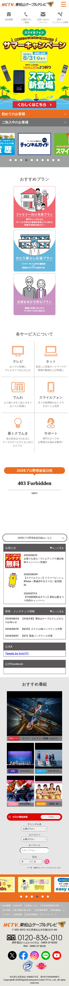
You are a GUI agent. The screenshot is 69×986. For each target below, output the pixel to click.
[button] (34, 68)
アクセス (7, 914)
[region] (34, 68)
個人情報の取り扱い (23, 910)
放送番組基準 (42, 910)
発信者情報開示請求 (50, 905)
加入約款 (7, 910)
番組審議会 (56, 910)
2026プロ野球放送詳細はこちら (35, 537)
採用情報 (18, 914)
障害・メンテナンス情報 (60, 20)
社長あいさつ (32, 905)
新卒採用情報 (32, 914)
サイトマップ (47, 914)
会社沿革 (18, 905)
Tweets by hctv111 (17, 653)
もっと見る (58, 547)
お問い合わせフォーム (43, 20)
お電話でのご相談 (26, 20)
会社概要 (7, 905)
